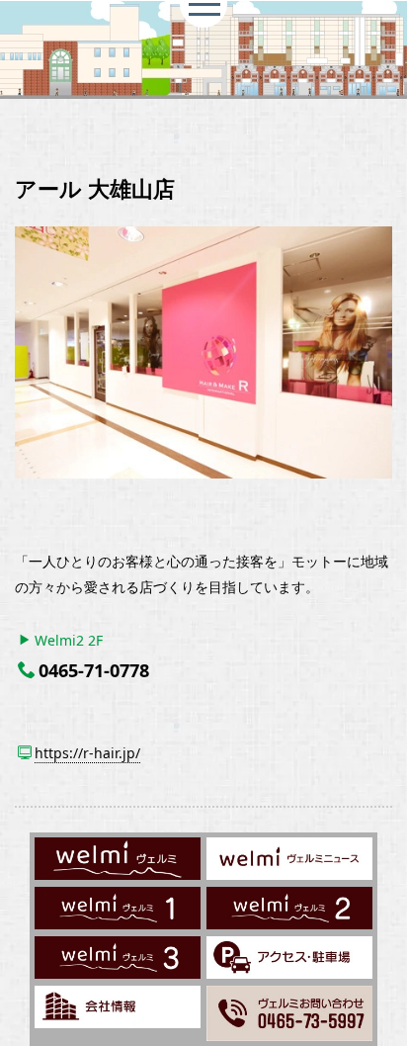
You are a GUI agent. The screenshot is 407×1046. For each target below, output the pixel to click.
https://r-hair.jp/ (87, 752)
